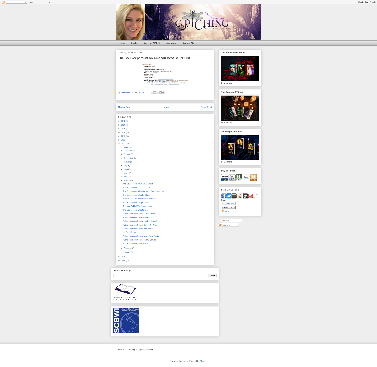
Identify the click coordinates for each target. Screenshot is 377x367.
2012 (123, 140)
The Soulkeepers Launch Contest (137, 187)
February (128, 248)
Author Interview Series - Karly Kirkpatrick (141, 214)
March (126, 180)
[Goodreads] (240, 198)
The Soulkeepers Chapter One (136, 210)
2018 (123, 121)
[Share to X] (157, 92)
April (126, 177)
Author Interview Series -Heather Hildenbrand (142, 221)
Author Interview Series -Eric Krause (138, 229)
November (128, 151)
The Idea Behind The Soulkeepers (137, 206)
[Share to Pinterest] (163, 92)
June (126, 169)
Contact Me (188, 43)
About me (171, 43)
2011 (123, 144)
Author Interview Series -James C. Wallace (141, 225)
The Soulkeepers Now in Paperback (138, 184)
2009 (123, 260)
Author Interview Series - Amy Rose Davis (141, 236)
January (127, 252)
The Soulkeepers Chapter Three (136, 195)
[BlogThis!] (154, 92)
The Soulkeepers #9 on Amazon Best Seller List (143, 191)
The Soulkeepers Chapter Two (135, 202)
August (127, 162)
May (126, 173)
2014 (123, 132)
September (128, 158)
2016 (123, 125)
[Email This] (152, 92)
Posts (226, 221)
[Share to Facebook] (160, 92)
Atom (226, 211)
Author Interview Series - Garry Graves (139, 240)
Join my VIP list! (152, 43)
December (128, 147)
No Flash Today (129, 232)
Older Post (206, 107)
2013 (123, 136)
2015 (123, 129)
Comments (226, 225)
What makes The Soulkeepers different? (140, 199)
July (126, 165)
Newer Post (124, 107)
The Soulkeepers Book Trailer (135, 243)
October (127, 154)
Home (122, 43)
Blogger (203, 361)
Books (134, 43)
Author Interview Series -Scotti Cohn (138, 217)
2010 (123, 257)
